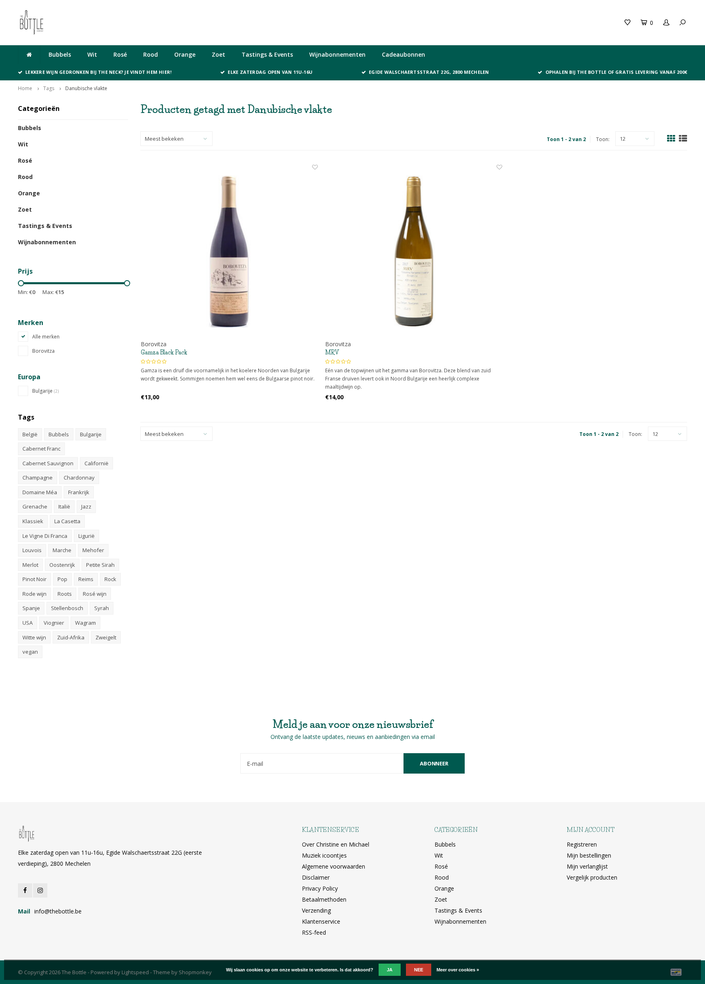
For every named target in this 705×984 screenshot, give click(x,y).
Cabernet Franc (41, 448)
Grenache (34, 506)
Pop (62, 579)
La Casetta (67, 521)
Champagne (37, 477)
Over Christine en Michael (335, 844)
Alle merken (46, 336)
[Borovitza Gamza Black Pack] (229, 251)
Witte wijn (34, 637)
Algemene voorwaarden (333, 866)
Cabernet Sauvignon (47, 463)
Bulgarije (45, 390)
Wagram (85, 622)
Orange (184, 54)
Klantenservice (321, 921)
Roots (65, 593)
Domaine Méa (39, 492)
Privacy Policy (320, 888)
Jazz (86, 506)
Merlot (30, 564)
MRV (332, 352)
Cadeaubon (190, 22)
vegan (30, 651)
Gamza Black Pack (164, 352)
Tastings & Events (267, 54)
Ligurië (86, 536)
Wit (92, 54)
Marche (62, 550)
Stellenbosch (67, 608)
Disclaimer (316, 877)
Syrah (101, 608)
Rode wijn (34, 593)
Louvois (32, 550)
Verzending (316, 910)
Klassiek (32, 521)
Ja (389, 969)
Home (25, 88)
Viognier (54, 622)
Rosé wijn (94, 593)
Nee (418, 969)
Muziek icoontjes (324, 855)
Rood (150, 54)
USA (27, 622)
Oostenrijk (62, 564)
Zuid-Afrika (70, 637)
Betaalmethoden (324, 899)
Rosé (120, 54)
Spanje (31, 608)
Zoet (218, 54)
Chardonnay (79, 477)
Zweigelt (105, 637)
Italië (64, 506)
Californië (96, 463)
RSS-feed (314, 932)
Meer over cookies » (458, 969)
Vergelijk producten (592, 877)
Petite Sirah (100, 564)
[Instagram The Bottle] (40, 890)
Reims (85, 579)
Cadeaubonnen (403, 54)
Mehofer (93, 550)
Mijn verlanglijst (587, 866)
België (30, 434)
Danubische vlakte (86, 88)
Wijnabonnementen (337, 54)
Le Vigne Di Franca (44, 536)
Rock (110, 579)
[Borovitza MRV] (413, 251)
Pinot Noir (34, 579)
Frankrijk (78, 492)
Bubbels (60, 54)
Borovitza (43, 350)
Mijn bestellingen (589, 855)
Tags (48, 88)
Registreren (582, 844)
